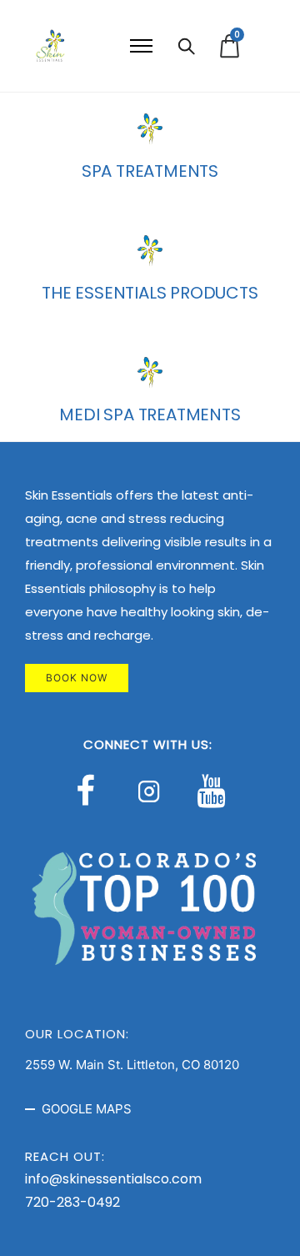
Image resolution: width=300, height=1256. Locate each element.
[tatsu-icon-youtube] (211, 790)
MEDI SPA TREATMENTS (149, 414)
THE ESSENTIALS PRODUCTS (150, 292)
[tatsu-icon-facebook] (93, 790)
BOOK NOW (77, 677)
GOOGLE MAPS (87, 1109)
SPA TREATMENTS (150, 171)
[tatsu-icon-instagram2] (153, 790)
